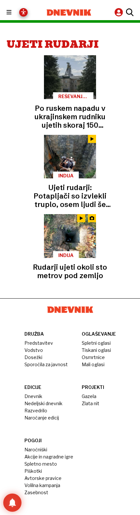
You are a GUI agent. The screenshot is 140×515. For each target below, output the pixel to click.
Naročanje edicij (41, 417)
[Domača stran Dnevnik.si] (69, 12)
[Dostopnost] (23, 12)
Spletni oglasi (96, 343)
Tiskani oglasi (96, 350)
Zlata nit (90, 403)
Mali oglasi (93, 364)
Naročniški (35, 449)
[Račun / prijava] (119, 12)
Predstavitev (38, 343)
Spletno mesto (40, 464)
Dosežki (33, 357)
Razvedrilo (35, 410)
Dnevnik (33, 396)
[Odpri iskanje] (128, 12)
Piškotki (33, 471)
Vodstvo (33, 350)
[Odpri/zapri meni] (15, 12)
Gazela (89, 396)
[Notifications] (12, 503)
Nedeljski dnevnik (43, 403)
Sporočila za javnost (46, 364)
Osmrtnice (93, 357)
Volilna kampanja (42, 485)
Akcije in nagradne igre (48, 456)
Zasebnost (36, 492)
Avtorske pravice (43, 478)
